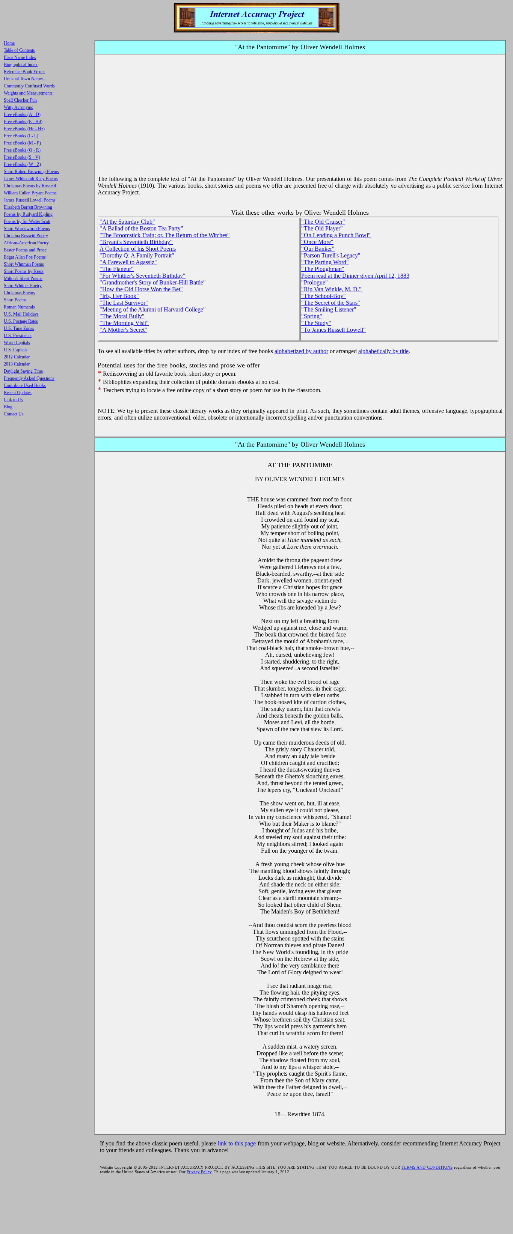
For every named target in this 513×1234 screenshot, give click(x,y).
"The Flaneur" (117, 269)
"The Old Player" (322, 228)
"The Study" (316, 323)
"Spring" (311, 316)
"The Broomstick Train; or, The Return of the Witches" (165, 235)
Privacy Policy (199, 1171)
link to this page (237, 1143)
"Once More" (317, 242)
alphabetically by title (383, 351)
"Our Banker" (318, 248)
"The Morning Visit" (124, 323)
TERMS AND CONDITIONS (427, 1167)
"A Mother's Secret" (123, 330)
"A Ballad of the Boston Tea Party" (141, 228)
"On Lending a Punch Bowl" (336, 235)
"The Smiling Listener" (328, 309)
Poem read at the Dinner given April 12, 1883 (355, 275)
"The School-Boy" (323, 296)
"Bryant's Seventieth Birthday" (136, 242)
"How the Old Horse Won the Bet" (141, 289)
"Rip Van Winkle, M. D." (331, 289)
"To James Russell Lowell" (333, 330)
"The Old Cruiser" (323, 221)
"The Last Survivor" (124, 302)
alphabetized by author (301, 351)
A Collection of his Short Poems (138, 248)
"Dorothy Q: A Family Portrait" (137, 255)
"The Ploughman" (322, 269)
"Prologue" (314, 282)
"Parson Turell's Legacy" (331, 255)
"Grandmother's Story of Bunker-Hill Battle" (153, 282)
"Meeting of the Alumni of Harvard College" (153, 309)
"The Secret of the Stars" (330, 302)
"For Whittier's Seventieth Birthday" (143, 275)
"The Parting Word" (325, 262)
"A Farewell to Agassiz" (128, 262)
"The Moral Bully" (122, 316)
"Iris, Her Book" (119, 296)
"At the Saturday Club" (127, 221)
